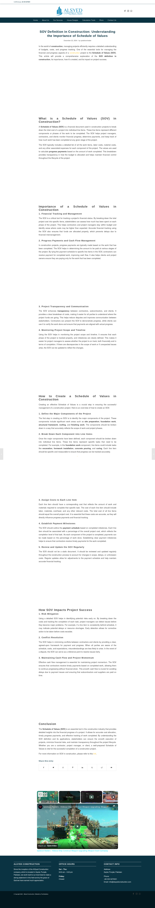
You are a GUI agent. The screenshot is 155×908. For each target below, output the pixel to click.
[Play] (91, 797)
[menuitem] (35, 20)
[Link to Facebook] (125, 10)
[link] (40, 807)
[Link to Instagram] (128, 10)
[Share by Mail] (111, 767)
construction (57, 46)
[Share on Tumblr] (92, 767)
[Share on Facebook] (44, 767)
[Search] (121, 20)
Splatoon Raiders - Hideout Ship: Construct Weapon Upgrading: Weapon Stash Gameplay (77, 806)
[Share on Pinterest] (73, 767)
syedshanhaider (86, 40)
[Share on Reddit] (102, 767)
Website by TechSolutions (41, 894)
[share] (114, 806)
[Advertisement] (77, 471)
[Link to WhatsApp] (131, 10)
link (94, 753)
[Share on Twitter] (53, 767)
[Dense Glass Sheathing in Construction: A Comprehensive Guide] (1, 454)
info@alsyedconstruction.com (120, 882)
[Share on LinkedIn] (82, 767)
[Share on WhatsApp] (63, 767)
